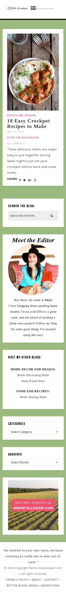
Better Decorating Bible (33, 375)
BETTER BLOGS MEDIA (22, 585)
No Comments (16, 143)
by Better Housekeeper (23, 137)
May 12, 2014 (15, 131)
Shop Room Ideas (33, 381)
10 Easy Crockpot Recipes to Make (28, 123)
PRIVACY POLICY (17, 579)
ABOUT (36, 579)
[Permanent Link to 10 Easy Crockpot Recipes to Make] (33, 110)
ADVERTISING (50, 585)
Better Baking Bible (33, 397)
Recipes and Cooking (21, 115)
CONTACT (51, 579)
